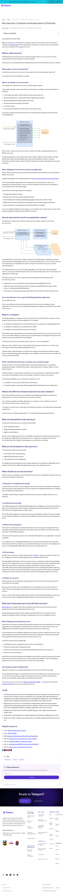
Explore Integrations (30, 855)
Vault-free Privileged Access (42, 820)
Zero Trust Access (30, 821)
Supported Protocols (29, 850)
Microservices (8, 759)
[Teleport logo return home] (6, 5)
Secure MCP (41, 854)
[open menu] (61, 5)
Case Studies (51, 835)
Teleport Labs (57, 825)
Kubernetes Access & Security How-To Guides (23, 739)
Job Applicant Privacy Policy (49, 890)
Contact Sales (24, 801)
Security (57, 835)
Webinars (51, 818)
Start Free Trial (38, 801)
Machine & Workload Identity (31, 833)
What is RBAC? (12, 733)
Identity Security (31, 838)
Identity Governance (30, 827)
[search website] (58, 5)
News (56, 845)
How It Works (57, 819)
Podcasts (51, 828)
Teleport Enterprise (8, 684)
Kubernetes (14, 45)
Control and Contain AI (41, 815)
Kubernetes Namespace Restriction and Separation (22, 736)
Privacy (57, 887)
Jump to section (9, 33)
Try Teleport (57, 830)
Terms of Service (46, 884)
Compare (51, 843)
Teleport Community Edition (32, 682)
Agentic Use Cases (42, 859)
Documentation (58, 814)
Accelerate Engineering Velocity (41, 826)
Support (52, 1)
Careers (57, 849)
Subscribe (31, 777)
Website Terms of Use (47, 887)
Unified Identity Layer (31, 816)
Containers (15, 759)
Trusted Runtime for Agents (42, 844)
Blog (8, 19)
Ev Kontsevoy (5, 28)
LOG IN (58, 1)
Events (51, 848)
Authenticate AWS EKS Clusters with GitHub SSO (24, 744)
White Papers (51, 823)
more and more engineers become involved (46, 178)
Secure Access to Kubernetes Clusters (20, 747)
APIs (35, 555)
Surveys (51, 839)
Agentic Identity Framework (42, 849)
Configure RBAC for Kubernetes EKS (20, 741)
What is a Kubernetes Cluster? (17, 730)
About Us (57, 858)
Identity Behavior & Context (42, 833)
